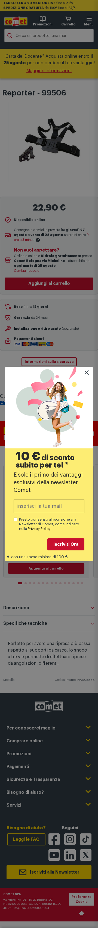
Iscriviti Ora (65, 544)
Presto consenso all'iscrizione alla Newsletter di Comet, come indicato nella (49, 524)
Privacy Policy (39, 528)
